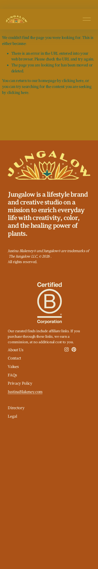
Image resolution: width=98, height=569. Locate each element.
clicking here (72, 80)
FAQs (12, 375)
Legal (12, 416)
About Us (15, 349)
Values (13, 366)
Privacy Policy (20, 383)
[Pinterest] (74, 349)
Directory (16, 407)
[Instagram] (66, 349)
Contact (14, 358)
